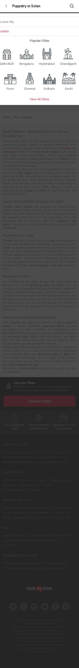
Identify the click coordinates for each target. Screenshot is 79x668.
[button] (6, 6)
